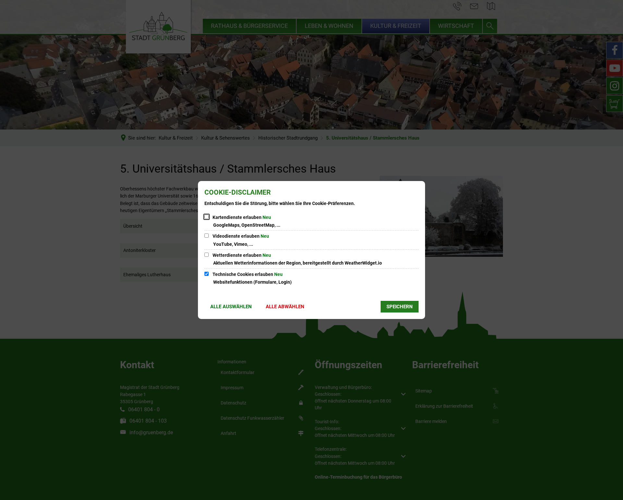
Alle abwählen (285, 307)
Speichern (399, 307)
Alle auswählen (231, 307)
